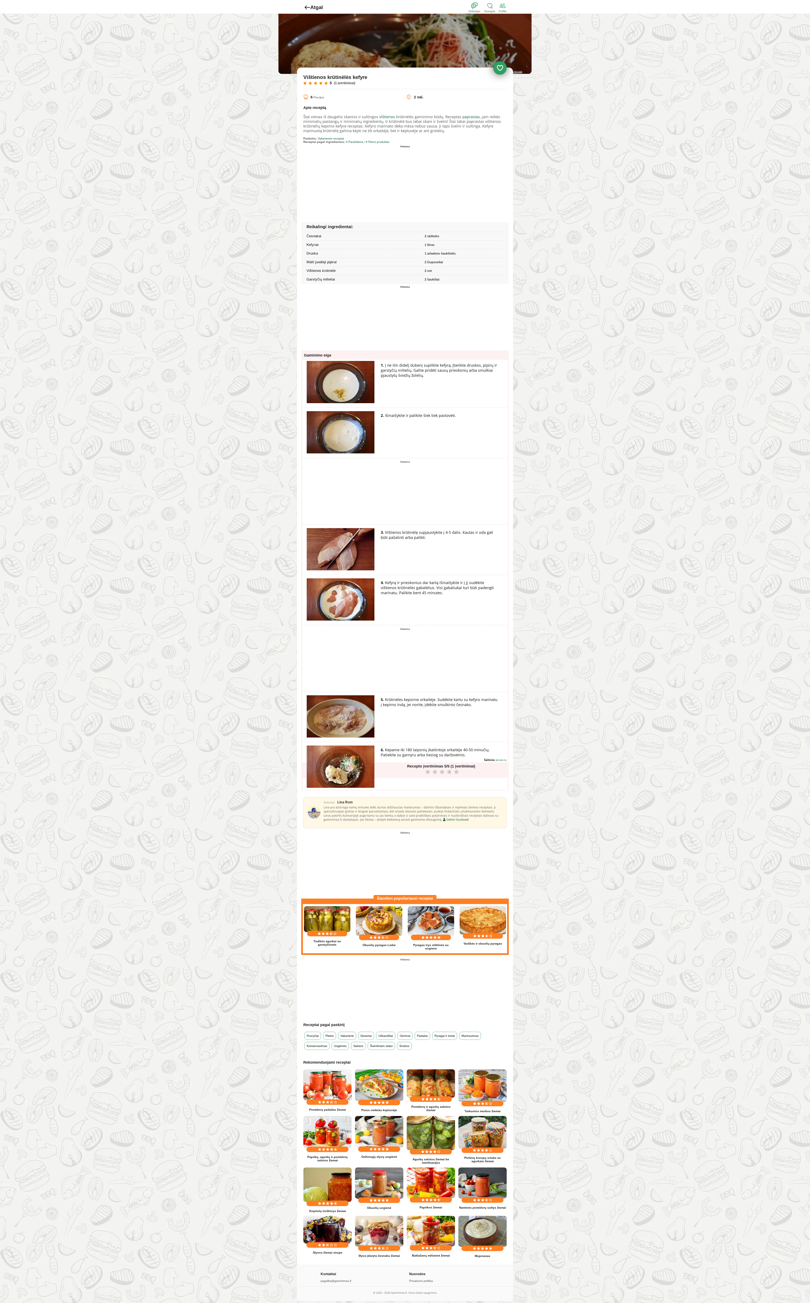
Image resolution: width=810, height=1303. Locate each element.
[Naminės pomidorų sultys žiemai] (482, 1183)
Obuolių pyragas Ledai (379, 945)
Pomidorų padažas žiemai (327, 1109)
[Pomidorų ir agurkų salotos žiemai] (431, 1083)
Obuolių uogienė (379, 1207)
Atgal (316, 7)
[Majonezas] (482, 1231)
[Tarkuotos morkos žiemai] (482, 1085)
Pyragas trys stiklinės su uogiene (431, 946)
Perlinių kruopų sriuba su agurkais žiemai (482, 1159)
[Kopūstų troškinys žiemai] (327, 1184)
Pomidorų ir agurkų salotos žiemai (431, 1108)
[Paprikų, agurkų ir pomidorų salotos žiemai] (327, 1132)
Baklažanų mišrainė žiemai (431, 1255)
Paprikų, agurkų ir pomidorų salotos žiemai (327, 1158)
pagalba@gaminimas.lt (336, 1281)
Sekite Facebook (457, 820)
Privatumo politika (421, 1281)
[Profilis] (503, 6)
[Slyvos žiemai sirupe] (327, 1229)
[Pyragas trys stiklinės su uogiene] (431, 921)
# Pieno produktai (377, 142)
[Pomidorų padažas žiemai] (327, 1085)
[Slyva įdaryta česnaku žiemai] (379, 1231)
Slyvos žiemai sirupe (327, 1252)
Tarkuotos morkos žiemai (482, 1111)
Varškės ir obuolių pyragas (483, 943)
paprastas (471, 116)
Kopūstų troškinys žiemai (327, 1211)
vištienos (387, 116)
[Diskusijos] (477, 6)
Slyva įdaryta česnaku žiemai (379, 1255)
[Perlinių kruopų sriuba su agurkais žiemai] (482, 1132)
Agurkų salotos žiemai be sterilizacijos (431, 1161)
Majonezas (482, 1256)
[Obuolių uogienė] (379, 1183)
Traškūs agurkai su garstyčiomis (327, 943)
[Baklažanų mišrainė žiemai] (431, 1231)
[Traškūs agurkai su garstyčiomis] (327, 919)
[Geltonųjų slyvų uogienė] (379, 1131)
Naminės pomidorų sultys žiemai (482, 1207)
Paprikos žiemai (431, 1207)
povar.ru (501, 760)
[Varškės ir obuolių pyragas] (483, 920)
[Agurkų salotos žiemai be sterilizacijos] (431, 1133)
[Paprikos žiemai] (431, 1182)
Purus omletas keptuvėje (379, 1110)
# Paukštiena (354, 142)
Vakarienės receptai (331, 138)
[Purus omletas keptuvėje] (379, 1085)
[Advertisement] (354, 179)
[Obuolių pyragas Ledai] (379, 921)
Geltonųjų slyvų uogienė (379, 1156)
